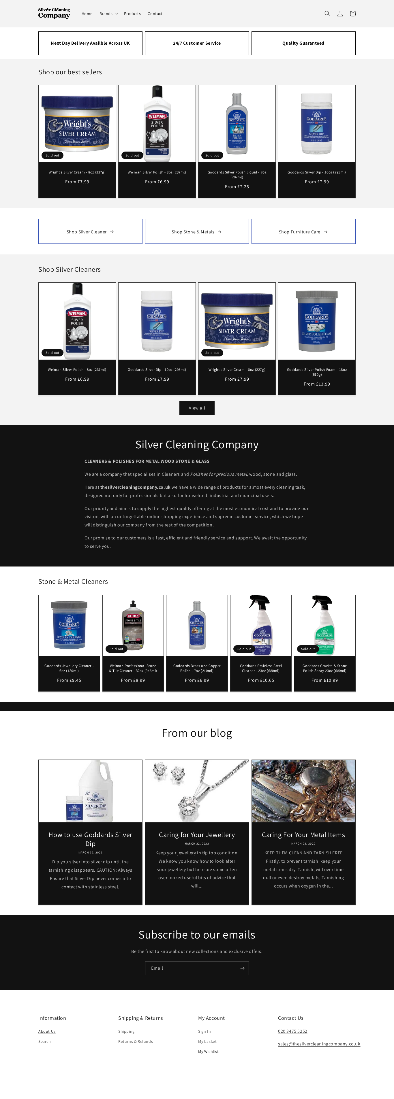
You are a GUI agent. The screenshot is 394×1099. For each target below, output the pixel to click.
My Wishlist (208, 1051)
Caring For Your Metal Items (303, 834)
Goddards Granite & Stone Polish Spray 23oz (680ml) (325, 668)
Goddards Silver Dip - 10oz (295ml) (317, 172)
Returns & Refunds (135, 1041)
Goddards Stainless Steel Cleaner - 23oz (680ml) (261, 668)
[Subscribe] (242, 968)
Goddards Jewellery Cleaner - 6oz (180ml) (69, 668)
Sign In (204, 1031)
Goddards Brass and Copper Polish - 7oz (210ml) (197, 668)
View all (197, 408)
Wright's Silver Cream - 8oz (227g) (77, 172)
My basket (207, 1041)
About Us (47, 1031)
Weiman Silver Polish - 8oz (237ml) (157, 172)
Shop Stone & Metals (193, 232)
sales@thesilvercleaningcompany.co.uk (319, 1044)
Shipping (126, 1031)
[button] (108, 13)
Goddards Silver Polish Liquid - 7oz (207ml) (237, 175)
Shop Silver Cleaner (87, 232)
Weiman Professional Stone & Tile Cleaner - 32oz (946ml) (133, 668)
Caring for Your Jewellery (197, 834)
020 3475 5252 (292, 1031)
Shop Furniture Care (299, 232)
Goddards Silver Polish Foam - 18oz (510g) (317, 372)
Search (44, 1041)
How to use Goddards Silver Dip (90, 839)
